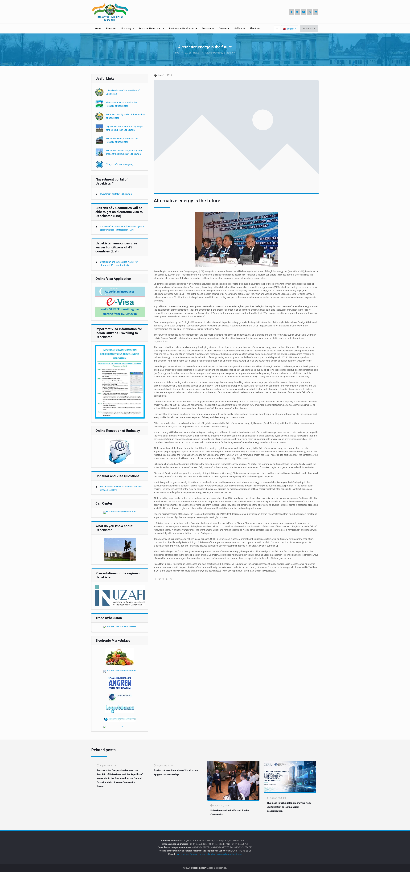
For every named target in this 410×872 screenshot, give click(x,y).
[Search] (277, 28)
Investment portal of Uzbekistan (116, 194)
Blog (177, 52)
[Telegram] (316, 12)
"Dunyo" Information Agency (120, 164)
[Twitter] (297, 12)
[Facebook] (291, 12)
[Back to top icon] (397, 867)
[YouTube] (303, 12)
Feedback (237, 854)
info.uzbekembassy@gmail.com (215, 854)
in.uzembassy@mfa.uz (187, 854)
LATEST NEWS (192, 52)
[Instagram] (310, 12)
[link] (120, 302)
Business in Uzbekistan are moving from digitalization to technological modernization (289, 807)
